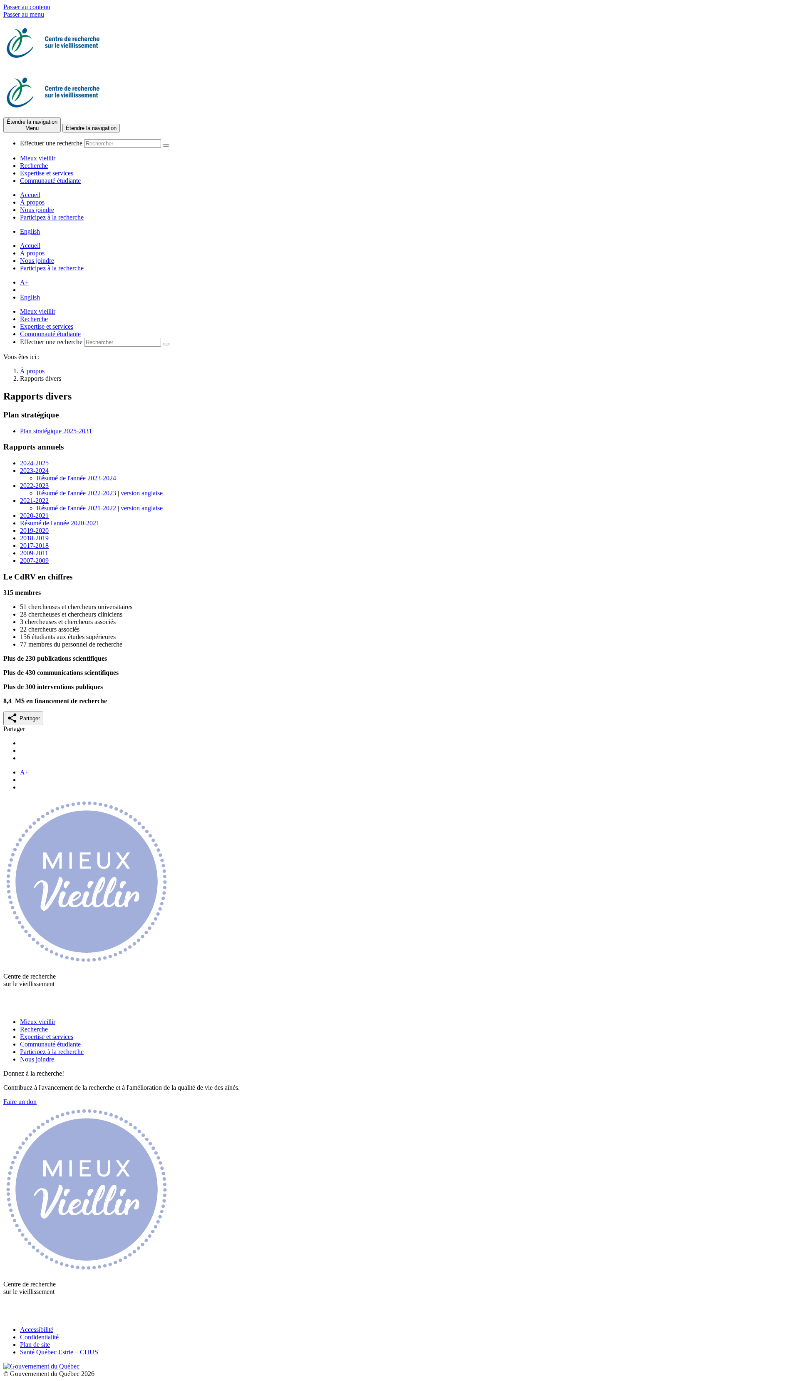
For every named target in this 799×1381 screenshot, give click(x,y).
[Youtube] (28, 1007)
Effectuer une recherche (51, 143)
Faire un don (20, 1101)
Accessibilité (36, 1329)
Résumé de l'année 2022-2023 (76, 493)
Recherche (34, 165)
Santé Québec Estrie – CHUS (59, 1352)
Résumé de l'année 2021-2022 (76, 508)
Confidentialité (39, 1337)
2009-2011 (34, 553)
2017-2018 (34, 545)
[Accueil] (53, 63)
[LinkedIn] (44, 1007)
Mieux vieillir (37, 158)
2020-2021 (34, 515)
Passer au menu (23, 14)
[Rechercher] (166, 145)
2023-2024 (34, 470)
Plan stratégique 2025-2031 (56, 431)
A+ (24, 282)
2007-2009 (34, 560)
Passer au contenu (26, 6)
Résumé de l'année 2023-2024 (76, 478)
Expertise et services (46, 173)
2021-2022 (34, 500)
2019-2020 (34, 530)
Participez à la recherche (52, 217)
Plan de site (35, 1344)
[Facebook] (11, 1007)
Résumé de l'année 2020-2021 (59, 523)
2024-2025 (34, 463)
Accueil (30, 194)
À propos (32, 202)
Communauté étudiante (50, 180)
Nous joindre (37, 209)
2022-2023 (34, 485)
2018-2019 (34, 538)
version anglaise (142, 493)
